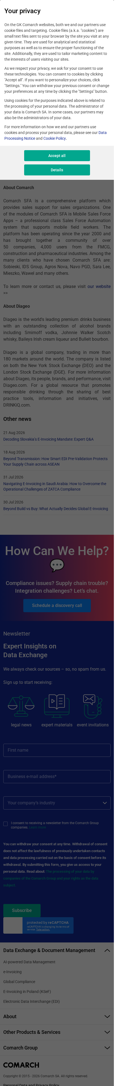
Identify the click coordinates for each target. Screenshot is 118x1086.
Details (57, 170)
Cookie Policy (54, 138)
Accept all (57, 155)
